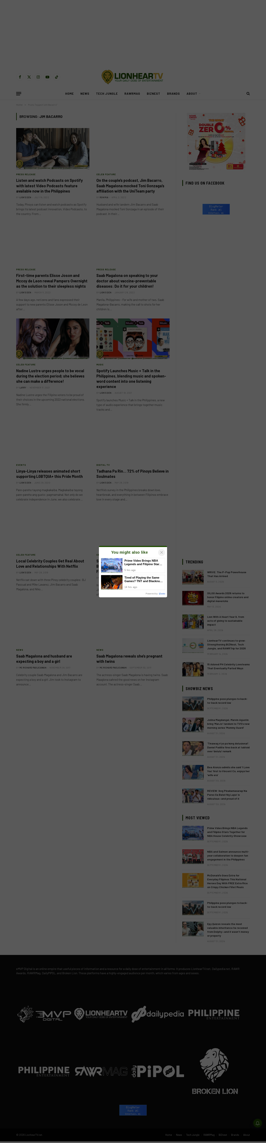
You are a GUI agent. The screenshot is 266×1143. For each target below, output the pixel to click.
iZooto (162, 593)
